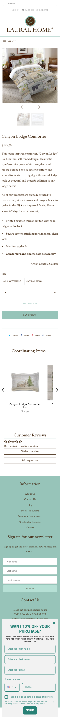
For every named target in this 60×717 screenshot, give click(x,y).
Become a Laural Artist (30, 516)
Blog (30, 505)
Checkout (42, 10)
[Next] (37, 106)
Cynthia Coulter (48, 264)
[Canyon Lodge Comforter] (30, 75)
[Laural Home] (30, 25)
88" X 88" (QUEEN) (12, 281)
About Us (30, 494)
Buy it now (30, 315)
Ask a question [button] (30, 460)
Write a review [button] (30, 451)
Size (4, 274)
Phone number (12, 679)
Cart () (29, 10)
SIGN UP (30, 710)
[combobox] (12, 687)
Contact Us (30, 499)
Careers (30, 527)
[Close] (54, 623)
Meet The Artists (30, 510)
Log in (15, 10)
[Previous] (22, 106)
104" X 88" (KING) (34, 281)
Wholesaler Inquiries (30, 522)
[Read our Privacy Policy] (54, 702)
